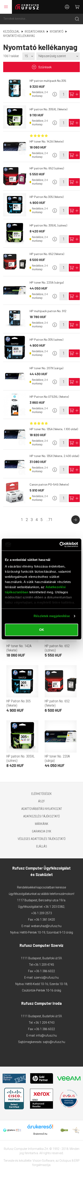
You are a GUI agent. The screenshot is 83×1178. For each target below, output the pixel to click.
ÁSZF (41, 801)
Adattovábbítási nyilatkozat (41, 809)
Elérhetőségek (41, 793)
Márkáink (41, 824)
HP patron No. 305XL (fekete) (48, 109)
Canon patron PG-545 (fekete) (49, 484)
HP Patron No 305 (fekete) (46, 197)
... (49, 519)
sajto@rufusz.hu (54, 1042)
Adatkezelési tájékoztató (41, 816)
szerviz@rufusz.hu (46, 977)
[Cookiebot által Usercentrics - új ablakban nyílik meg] (59, 544)
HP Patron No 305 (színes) (46, 339)
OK (41, 630)
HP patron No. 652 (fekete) (47, 254)
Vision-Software (43, 1160)
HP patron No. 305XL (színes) (48, 225)
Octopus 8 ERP (69, 1160)
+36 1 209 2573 (41, 913)
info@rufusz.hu (46, 1035)
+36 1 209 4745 (43, 964)
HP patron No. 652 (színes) (47, 168)
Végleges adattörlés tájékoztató (42, 839)
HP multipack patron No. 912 (48, 311)
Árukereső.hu (40, 1133)
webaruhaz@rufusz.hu (46, 926)
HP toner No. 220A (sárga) (47, 282)
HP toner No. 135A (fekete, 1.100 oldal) (54, 429)
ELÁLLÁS (41, 846)
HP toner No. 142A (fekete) (46, 141)
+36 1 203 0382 (54, 906)
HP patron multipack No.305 (48, 80)
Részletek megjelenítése (52, 616)
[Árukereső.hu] (40, 1128)
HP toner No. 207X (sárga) (46, 368)
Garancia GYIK (41, 831)
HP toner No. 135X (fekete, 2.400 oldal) (54, 456)
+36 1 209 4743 (44, 1022)
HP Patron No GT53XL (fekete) (49, 396)
